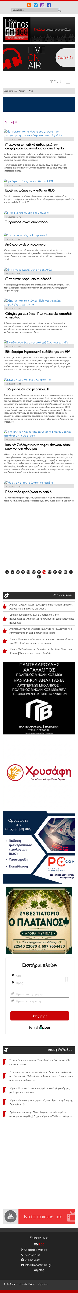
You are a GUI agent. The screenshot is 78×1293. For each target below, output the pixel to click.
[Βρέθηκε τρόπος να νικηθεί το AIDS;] (29, 181)
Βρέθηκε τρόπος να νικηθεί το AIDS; (30, 190)
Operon (43, 1284)
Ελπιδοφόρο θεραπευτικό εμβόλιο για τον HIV (37, 352)
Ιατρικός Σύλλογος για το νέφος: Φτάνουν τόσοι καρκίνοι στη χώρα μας (38, 447)
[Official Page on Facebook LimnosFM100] (49, 6)
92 (23, 572)
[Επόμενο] (71, 572)
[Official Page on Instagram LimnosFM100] (42, 6)
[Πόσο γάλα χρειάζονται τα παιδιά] (28, 482)
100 (65, 572)
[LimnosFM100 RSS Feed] (29, 6)
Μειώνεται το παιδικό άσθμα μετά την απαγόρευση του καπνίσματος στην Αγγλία (34, 146)
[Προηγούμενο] (12, 572)
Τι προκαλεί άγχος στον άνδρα (26, 222)
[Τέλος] (39, 577)
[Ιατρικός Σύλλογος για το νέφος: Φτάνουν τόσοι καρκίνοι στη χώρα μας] (39, 433)
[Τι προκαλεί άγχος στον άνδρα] (26, 212)
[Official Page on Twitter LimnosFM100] (36, 6)
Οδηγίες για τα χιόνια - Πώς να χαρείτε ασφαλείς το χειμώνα (38, 315)
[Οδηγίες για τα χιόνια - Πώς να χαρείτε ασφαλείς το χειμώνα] (39, 302)
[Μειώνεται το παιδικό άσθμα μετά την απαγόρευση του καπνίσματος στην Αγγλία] (39, 133)
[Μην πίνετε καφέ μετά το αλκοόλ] (28, 269)
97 (49, 572)
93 (28, 572)
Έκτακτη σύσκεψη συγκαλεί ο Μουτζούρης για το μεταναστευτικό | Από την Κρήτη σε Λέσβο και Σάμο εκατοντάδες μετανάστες (41, 619)
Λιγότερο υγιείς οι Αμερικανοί (25, 244)
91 (17, 572)
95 (39, 572)
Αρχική (22, 91)
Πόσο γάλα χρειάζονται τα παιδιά (28, 492)
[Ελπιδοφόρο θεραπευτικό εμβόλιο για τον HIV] (36, 342)
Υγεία (30, 91)
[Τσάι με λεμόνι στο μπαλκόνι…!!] (27, 379)
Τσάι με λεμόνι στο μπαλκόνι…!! (27, 389)
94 (33, 572)
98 (54, 572)
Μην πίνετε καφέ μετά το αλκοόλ (28, 279)
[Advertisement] (39, 537)
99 (60, 572)
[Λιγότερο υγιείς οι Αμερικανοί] (25, 235)
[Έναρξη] (7, 572)
